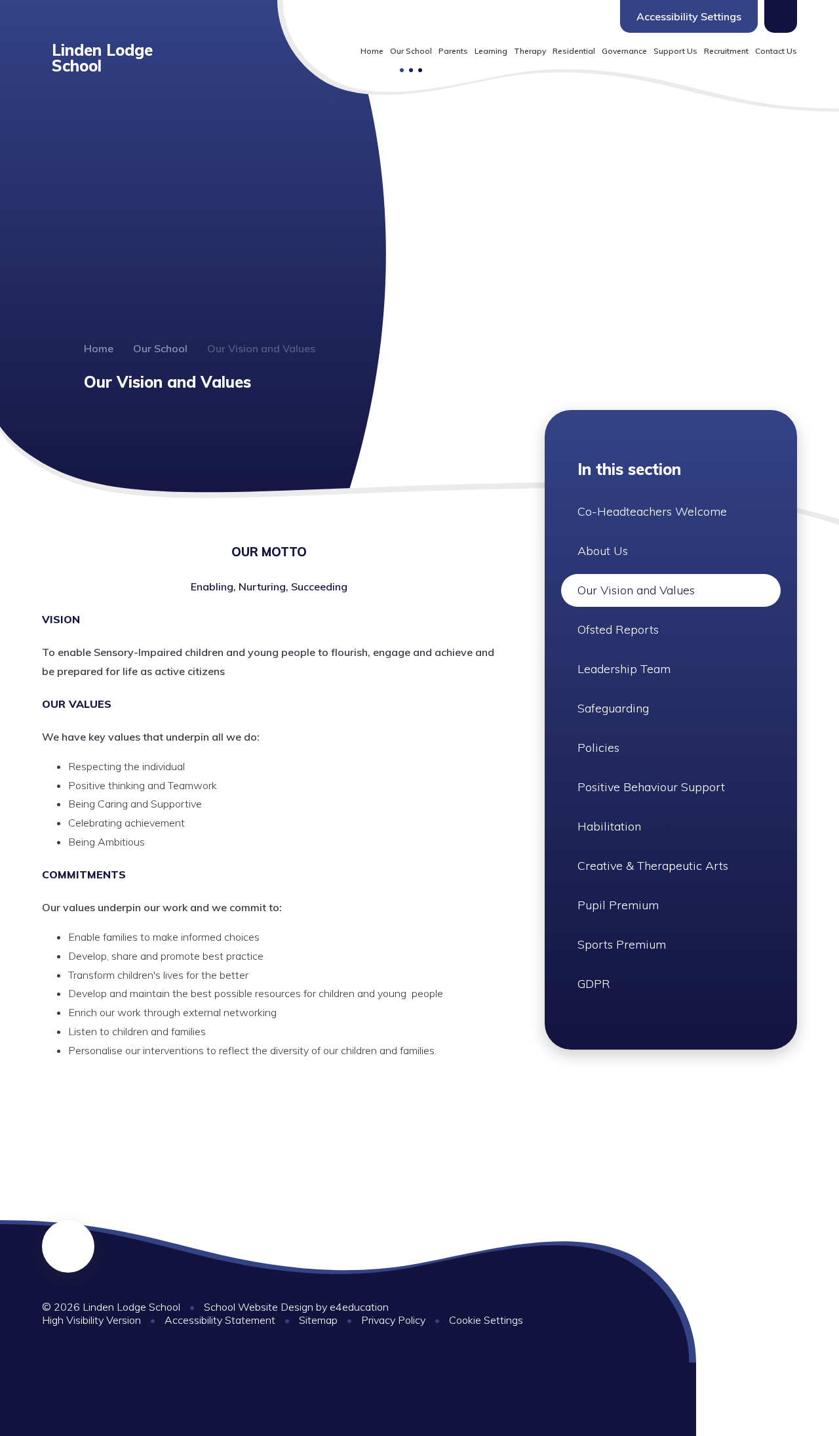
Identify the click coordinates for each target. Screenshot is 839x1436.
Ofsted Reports (618, 629)
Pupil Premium (618, 905)
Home (98, 348)
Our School (160, 348)
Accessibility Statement (220, 1319)
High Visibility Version (91, 1319)
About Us (602, 550)
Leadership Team (624, 668)
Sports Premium (621, 944)
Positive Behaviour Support (651, 786)
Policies (598, 747)
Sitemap (318, 1319)
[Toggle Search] (780, 16)
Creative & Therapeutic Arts (652, 865)
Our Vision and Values (261, 348)
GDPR (593, 983)
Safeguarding (613, 708)
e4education (359, 1306)
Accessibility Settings (688, 16)
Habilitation (609, 826)
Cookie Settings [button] (486, 1319)
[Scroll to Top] (68, 1246)
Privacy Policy (393, 1319)
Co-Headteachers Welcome (652, 511)
